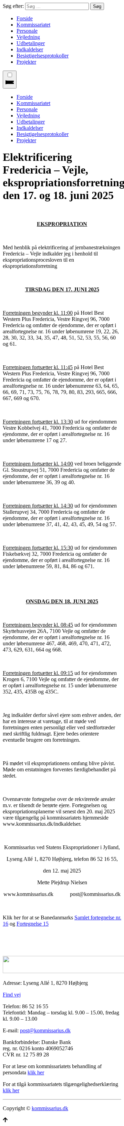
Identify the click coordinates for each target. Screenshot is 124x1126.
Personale (27, 31)
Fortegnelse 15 (33, 924)
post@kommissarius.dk (45, 1030)
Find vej (12, 995)
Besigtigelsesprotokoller (43, 56)
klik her (36, 1072)
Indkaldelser (30, 49)
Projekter (26, 62)
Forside (25, 18)
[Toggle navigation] (10, 79)
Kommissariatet (33, 25)
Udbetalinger (31, 43)
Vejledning (28, 37)
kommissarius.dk (50, 1108)
